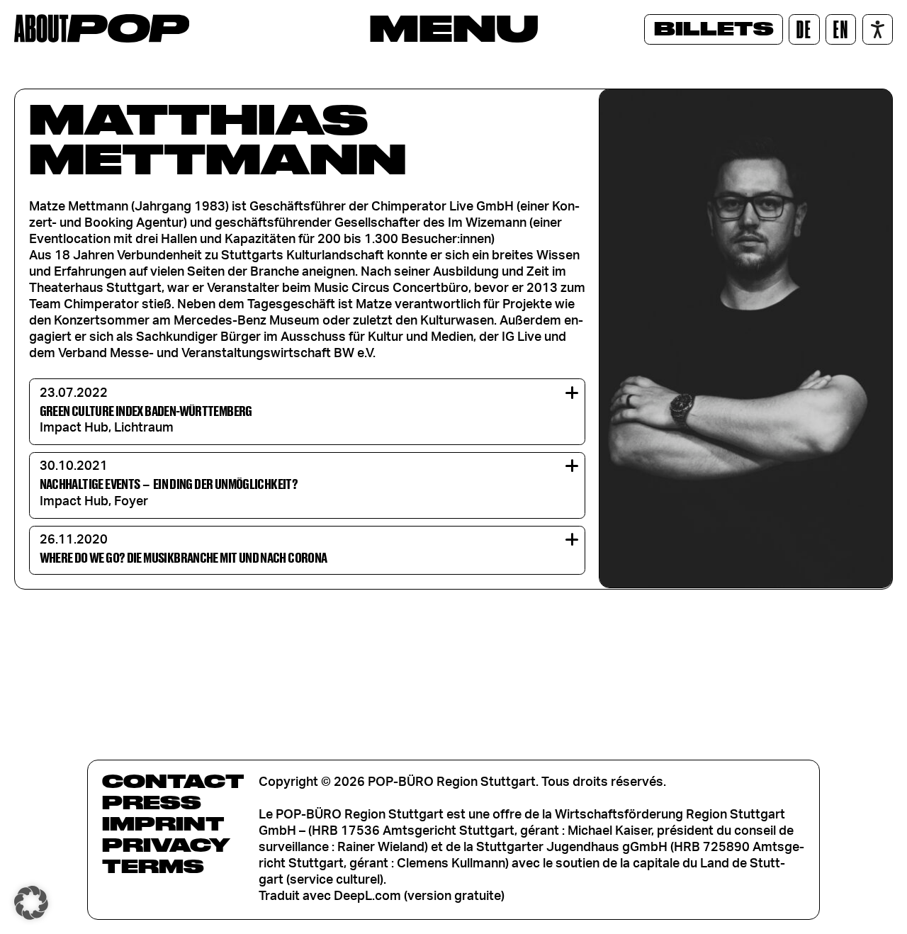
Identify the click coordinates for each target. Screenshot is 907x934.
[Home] (101, 28)
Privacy (166, 844)
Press (151, 802)
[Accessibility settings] (877, 29)
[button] (31, 903)
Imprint (163, 823)
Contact (173, 781)
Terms (153, 866)
